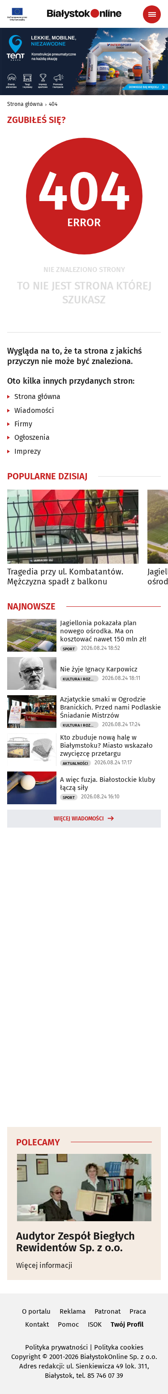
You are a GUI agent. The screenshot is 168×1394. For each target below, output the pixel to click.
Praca (137, 1311)
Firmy (23, 424)
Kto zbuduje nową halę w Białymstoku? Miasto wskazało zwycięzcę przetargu (106, 745)
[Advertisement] (84, 975)
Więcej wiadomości (79, 818)
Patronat (108, 1311)
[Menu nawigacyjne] (152, 14)
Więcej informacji (44, 1265)
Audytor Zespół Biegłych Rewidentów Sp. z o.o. (75, 1242)
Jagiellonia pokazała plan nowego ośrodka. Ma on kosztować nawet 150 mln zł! (103, 631)
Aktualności (75, 763)
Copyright (25, 1357)
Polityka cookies (118, 1347)
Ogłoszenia (32, 437)
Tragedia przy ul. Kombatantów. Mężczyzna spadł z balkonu (65, 577)
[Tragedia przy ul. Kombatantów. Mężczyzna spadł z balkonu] (72, 527)
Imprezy (27, 451)
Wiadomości (34, 410)
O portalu (36, 1311)
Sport (69, 649)
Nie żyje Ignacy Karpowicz (99, 669)
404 (53, 104)
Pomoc (68, 1324)
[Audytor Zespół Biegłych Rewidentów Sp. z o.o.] (84, 1187)
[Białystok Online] (84, 14)
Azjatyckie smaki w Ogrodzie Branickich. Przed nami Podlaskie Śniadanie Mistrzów (110, 707)
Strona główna (25, 104)
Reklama (73, 1311)
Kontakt (37, 1324)
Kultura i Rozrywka (81, 679)
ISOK (95, 1324)
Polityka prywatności (56, 1347)
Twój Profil (127, 1324)
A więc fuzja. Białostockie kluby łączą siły (107, 784)
